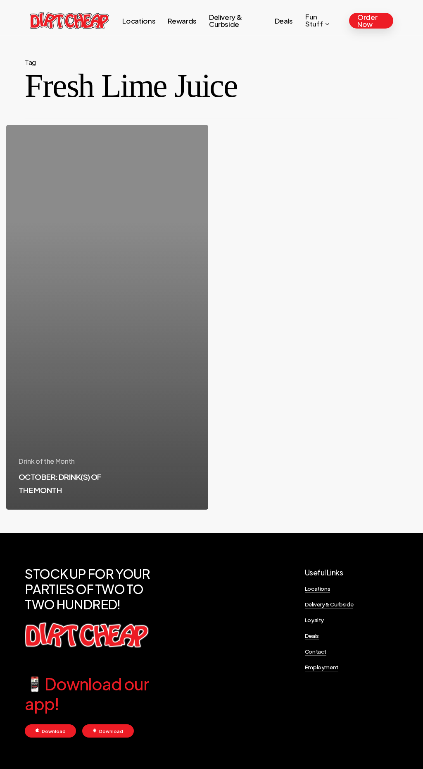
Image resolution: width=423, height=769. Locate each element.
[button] (54, 731)
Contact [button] (315, 651)
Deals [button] (312, 635)
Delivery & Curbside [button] (329, 604)
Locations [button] (317, 588)
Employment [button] (321, 667)
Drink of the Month (47, 461)
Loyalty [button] (314, 619)
